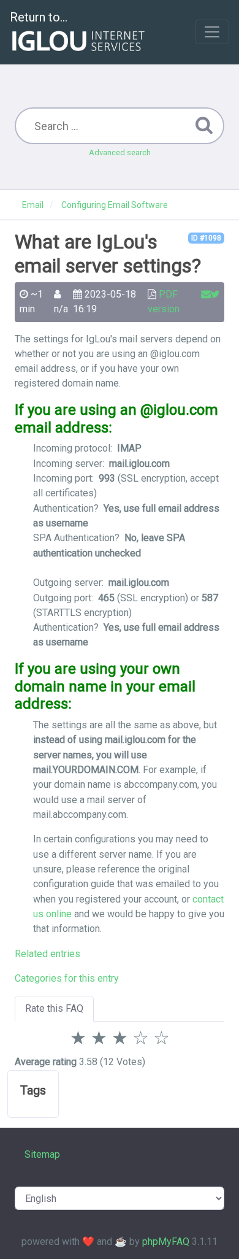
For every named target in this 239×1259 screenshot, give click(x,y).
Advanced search (120, 152)
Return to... (38, 17)
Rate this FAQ (54, 1008)
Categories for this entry (67, 978)
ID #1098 (206, 238)
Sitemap (42, 1154)
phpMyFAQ (165, 1241)
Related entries (47, 954)
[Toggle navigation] (212, 32)
